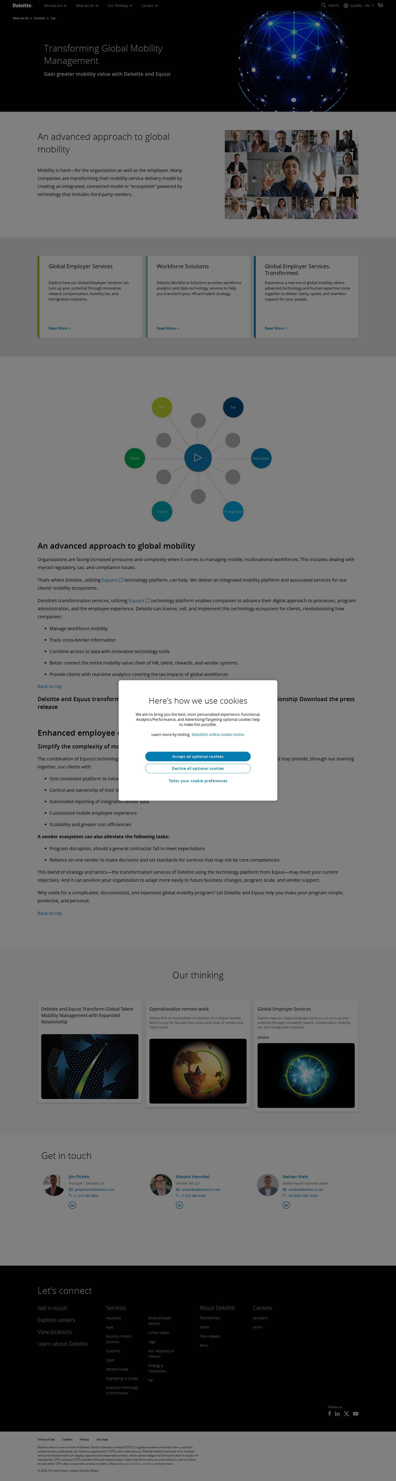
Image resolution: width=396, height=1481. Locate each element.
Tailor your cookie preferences (198, 780)
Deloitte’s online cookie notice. (218, 734)
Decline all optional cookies (198, 768)
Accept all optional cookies (198, 756)
